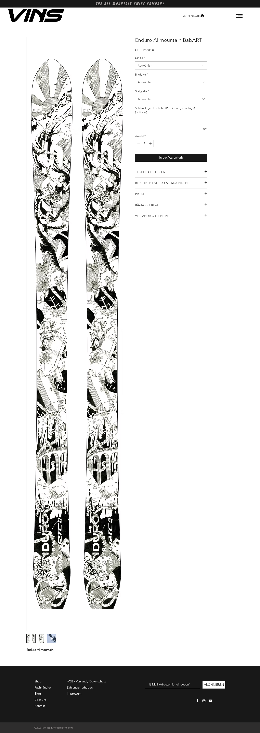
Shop (38, 681)
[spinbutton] (144, 143)
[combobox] (171, 65)
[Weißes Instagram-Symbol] (204, 701)
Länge (140, 57)
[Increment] (150, 143)
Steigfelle (142, 91)
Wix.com (68, 727)
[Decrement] (138, 143)
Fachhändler (43, 687)
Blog (38, 693)
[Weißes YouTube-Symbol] (210, 701)
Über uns (40, 700)
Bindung (141, 74)
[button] (193, 15)
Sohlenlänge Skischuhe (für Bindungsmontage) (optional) (165, 110)
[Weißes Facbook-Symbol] (197, 701)
